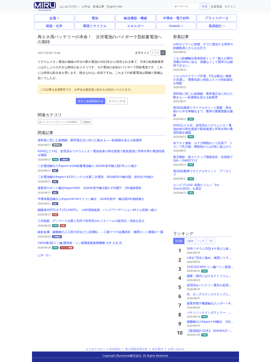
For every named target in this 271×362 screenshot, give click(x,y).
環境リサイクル (95, 25)
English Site (114, 6)
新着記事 (98, 6)
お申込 (86, 6)
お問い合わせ (176, 349)
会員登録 (216, 6)
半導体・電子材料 (176, 18)
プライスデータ (217, 18)
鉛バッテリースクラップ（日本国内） (59, 122)
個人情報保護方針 (136, 349)
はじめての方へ (69, 6)
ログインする (117, 101)
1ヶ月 (201, 241)
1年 (211, 241)
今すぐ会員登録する (90, 101)
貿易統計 (215, 25)
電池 (95, 18)
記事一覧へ (45, 255)
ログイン (230, 6)
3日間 (178, 241)
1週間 (190, 241)
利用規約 (115, 349)
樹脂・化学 (54, 25)
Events (174, 25)
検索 (204, 6)
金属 (52, 18)
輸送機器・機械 (135, 18)
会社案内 (157, 349)
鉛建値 (86, 122)
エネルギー (135, 25)
